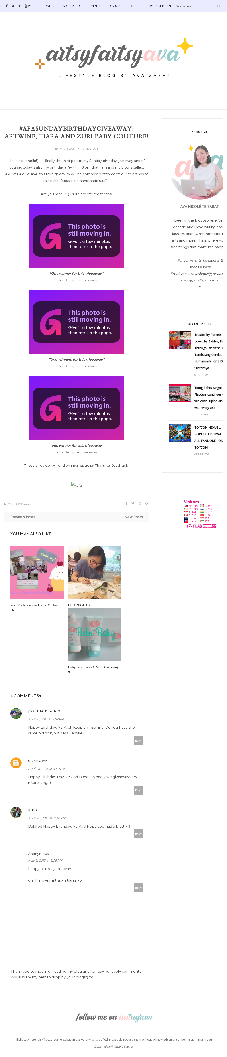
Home (29, 6)
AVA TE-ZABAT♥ (69, 148)
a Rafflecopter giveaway (76, 280)
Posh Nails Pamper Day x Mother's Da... (35, 607)
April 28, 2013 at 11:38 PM (46, 818)
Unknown (38, 760)
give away (23, 504)
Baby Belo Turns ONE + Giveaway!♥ (94, 669)
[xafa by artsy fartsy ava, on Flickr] (76, 485)
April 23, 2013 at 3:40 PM (46, 769)
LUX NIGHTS (79, 605)
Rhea (33, 810)
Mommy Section (158, 6)
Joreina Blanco (44, 711)
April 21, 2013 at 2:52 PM (46, 719)
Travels (48, 6)
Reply (138, 740)
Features (187, 6)
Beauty (115, 6)
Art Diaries (72, 6)
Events (95, 6)
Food (133, 6)
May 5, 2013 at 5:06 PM (45, 860)
